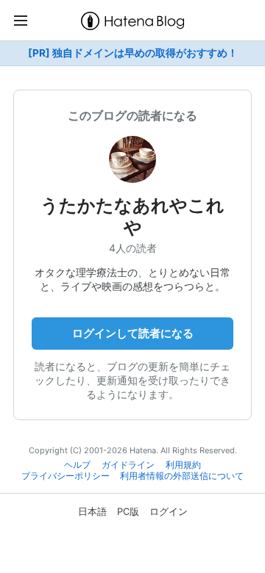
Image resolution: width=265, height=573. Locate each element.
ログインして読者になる (133, 333)
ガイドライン (128, 465)
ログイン (168, 511)
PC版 (128, 511)
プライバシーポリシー (65, 476)
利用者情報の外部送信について (182, 476)
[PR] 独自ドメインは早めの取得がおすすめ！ (133, 53)
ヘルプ (77, 465)
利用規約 (183, 465)
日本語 (92, 511)
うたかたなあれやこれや (132, 216)
